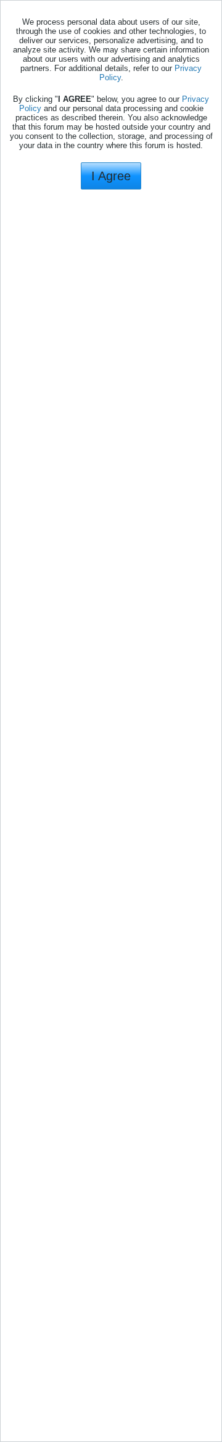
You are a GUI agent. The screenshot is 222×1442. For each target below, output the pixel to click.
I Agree (111, 176)
